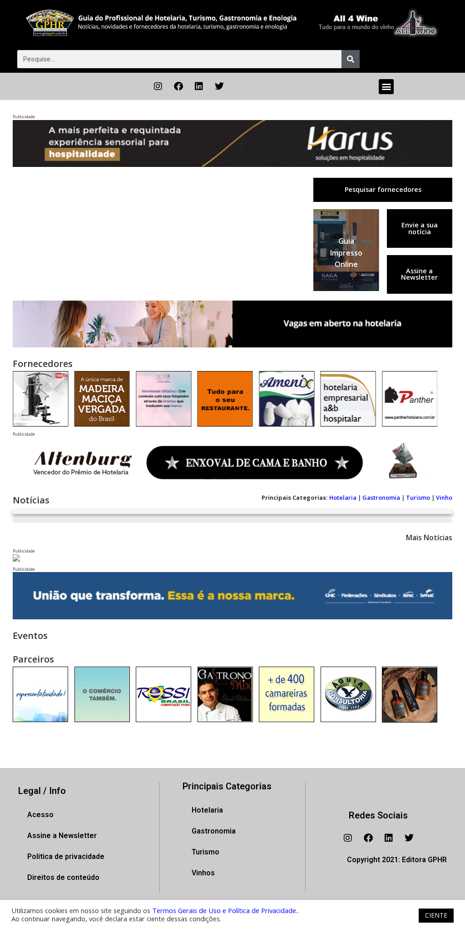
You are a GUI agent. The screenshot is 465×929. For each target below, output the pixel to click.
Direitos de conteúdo (63, 877)
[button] (386, 86)
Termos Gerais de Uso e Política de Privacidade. (224, 910)
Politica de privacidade (65, 856)
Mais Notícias (429, 537)
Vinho (444, 497)
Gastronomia (381, 497)
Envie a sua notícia (419, 228)
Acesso (40, 814)
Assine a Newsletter (419, 273)
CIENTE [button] (436, 915)
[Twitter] (219, 86)
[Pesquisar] (350, 59)
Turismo (418, 497)
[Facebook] (178, 86)
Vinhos (203, 873)
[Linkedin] (199, 86)
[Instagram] (158, 86)
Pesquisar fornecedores (383, 189)
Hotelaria (342, 497)
